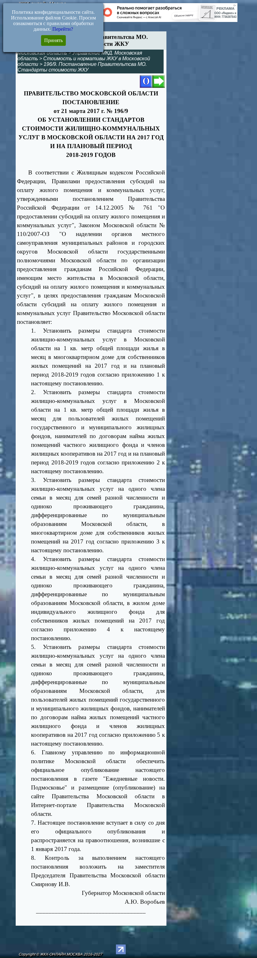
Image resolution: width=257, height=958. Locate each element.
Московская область (42, 53)
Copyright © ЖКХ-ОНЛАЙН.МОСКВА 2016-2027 (60, 954)
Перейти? (62, 29)
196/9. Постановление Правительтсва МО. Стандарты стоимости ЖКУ (82, 67)
